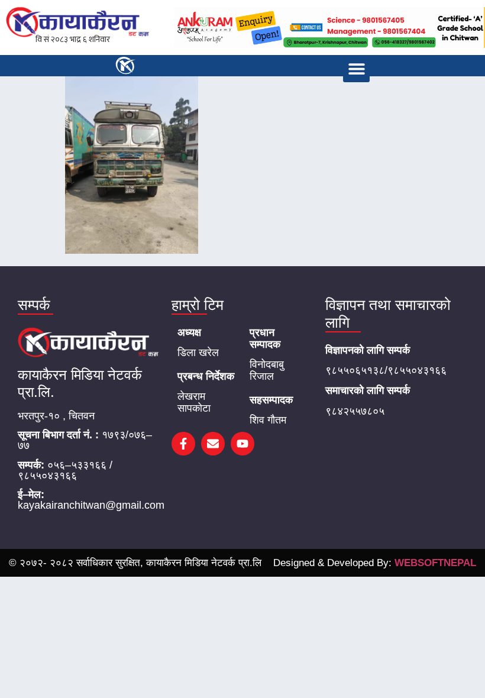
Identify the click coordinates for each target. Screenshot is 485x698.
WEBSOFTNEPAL (435, 562)
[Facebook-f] (183, 443)
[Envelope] (213, 443)
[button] (356, 69)
